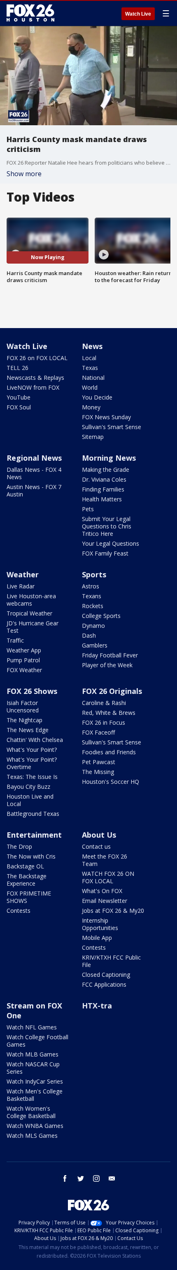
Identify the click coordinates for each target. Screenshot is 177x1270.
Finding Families (103, 489)
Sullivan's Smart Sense (111, 427)
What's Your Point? (32, 749)
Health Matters (102, 499)
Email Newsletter (104, 901)
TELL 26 (17, 368)
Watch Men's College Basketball (35, 1094)
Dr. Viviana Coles (104, 479)
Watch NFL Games (32, 1027)
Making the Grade (105, 469)
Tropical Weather (29, 613)
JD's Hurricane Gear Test (32, 626)
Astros (90, 586)
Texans (91, 596)
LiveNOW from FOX (33, 387)
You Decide (97, 397)
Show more (24, 173)
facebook (65, 1178)
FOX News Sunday (106, 417)
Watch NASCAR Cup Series (33, 1067)
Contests (18, 910)
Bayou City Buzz (28, 786)
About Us (99, 835)
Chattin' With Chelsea (35, 740)
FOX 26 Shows (32, 691)
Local (89, 358)
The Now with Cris (31, 856)
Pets (88, 509)
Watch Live (138, 14)
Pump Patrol (23, 660)
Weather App (24, 650)
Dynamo (93, 625)
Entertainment (34, 835)
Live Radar (21, 586)
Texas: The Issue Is (32, 777)
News (92, 346)
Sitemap (93, 437)
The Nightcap (24, 720)
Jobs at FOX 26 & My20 (113, 910)
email (112, 1178)
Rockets (92, 606)
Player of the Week (107, 665)
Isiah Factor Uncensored (23, 706)
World (90, 387)
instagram (96, 1178)
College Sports (101, 616)
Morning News (109, 458)
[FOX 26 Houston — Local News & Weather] (30, 13)
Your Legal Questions (110, 543)
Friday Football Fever (110, 655)
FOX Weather (24, 670)
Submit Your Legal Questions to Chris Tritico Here (106, 526)
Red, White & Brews (108, 713)
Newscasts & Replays (35, 377)
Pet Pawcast (98, 762)
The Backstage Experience (27, 879)
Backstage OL (25, 866)
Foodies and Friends (109, 752)
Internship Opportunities (100, 924)
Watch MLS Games (32, 1135)
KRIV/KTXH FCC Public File (111, 961)
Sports (94, 574)
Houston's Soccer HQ (110, 781)
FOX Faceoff (98, 732)
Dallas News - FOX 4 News (34, 473)
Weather (23, 574)
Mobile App (97, 938)
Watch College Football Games (37, 1040)
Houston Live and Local (30, 800)
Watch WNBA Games (35, 1126)
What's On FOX (102, 891)
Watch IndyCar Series (35, 1081)
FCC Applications (104, 984)
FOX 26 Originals (112, 691)
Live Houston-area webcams (31, 599)
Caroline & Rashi (104, 703)
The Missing (98, 772)
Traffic (15, 640)
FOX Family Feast (105, 553)
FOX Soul (19, 407)
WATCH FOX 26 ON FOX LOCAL (108, 877)
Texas (90, 368)
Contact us (96, 846)
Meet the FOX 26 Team (104, 860)
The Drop (19, 846)
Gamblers (94, 645)
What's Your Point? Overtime (32, 763)
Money (91, 407)
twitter (80, 1178)
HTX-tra (97, 1005)
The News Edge (28, 730)
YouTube (18, 397)
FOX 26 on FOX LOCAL (37, 358)
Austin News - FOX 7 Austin (34, 490)
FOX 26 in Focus (103, 722)
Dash (89, 635)
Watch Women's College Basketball (31, 1112)
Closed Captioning (106, 974)
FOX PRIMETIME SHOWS (29, 897)
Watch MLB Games (32, 1054)
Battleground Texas (33, 814)
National (93, 377)
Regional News (34, 458)
